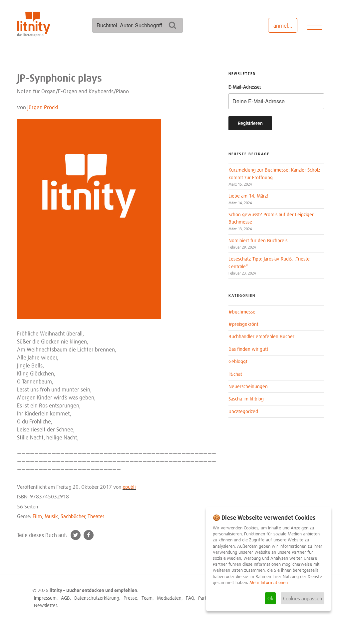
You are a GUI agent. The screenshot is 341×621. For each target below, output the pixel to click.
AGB (65, 598)
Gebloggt (237, 361)
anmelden (285, 25)
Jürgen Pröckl (42, 107)
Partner (205, 598)
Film (37, 516)
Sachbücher (73, 516)
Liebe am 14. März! (248, 196)
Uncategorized (243, 411)
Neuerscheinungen (248, 386)
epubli (129, 487)
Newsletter (45, 605)
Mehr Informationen (268, 582)
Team (147, 598)
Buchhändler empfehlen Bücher (261, 336)
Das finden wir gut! (248, 349)
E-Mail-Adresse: (244, 87)
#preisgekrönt (243, 324)
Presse (130, 598)
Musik (51, 516)
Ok (270, 598)
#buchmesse (241, 311)
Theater (96, 516)
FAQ (190, 598)
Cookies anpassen (302, 598)
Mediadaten (169, 598)
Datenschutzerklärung (96, 598)
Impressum (45, 598)
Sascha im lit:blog (246, 398)
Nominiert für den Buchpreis (257, 240)
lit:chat (235, 374)
